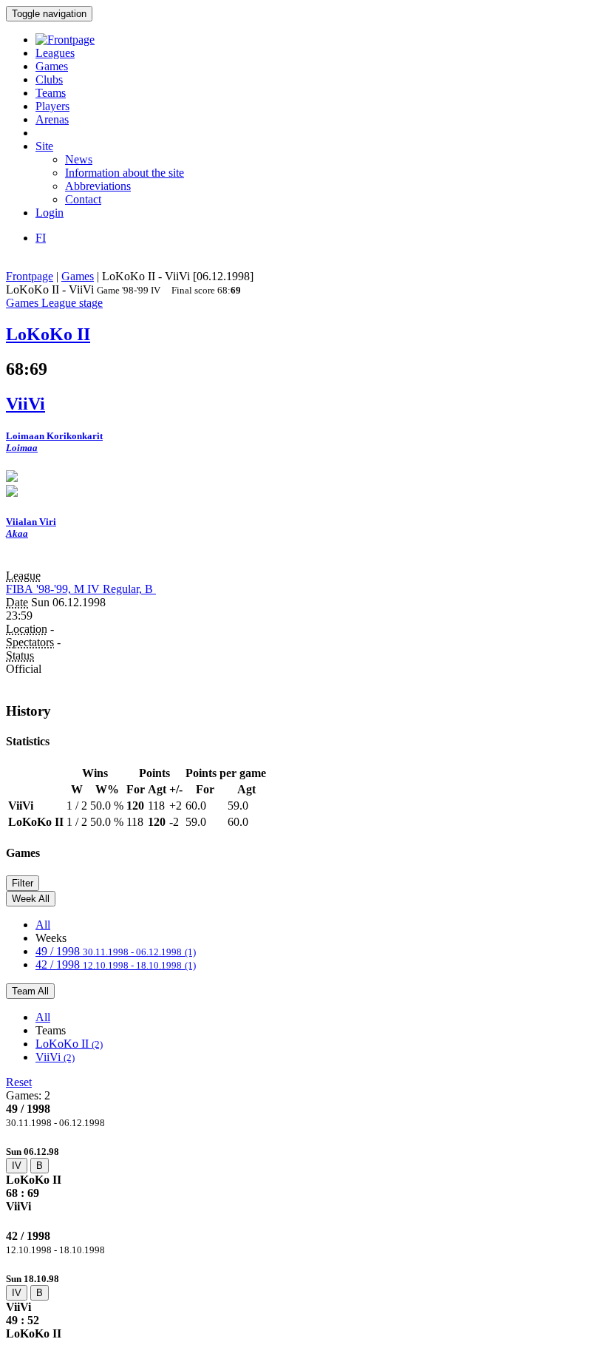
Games (51, 66)
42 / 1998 (115, 964)
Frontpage (29, 276)
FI (40, 237)
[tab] (303, 1179)
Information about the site (124, 172)
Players (52, 106)
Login (49, 212)
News (78, 159)
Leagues (55, 53)
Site (44, 146)
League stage (72, 302)
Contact (83, 199)
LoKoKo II (69, 1043)
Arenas (52, 119)
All (42, 924)
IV (16, 1165)
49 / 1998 (115, 951)
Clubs (49, 79)
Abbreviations (98, 186)
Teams (50, 93)
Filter (22, 883)
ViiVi (55, 1057)
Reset (19, 1082)
